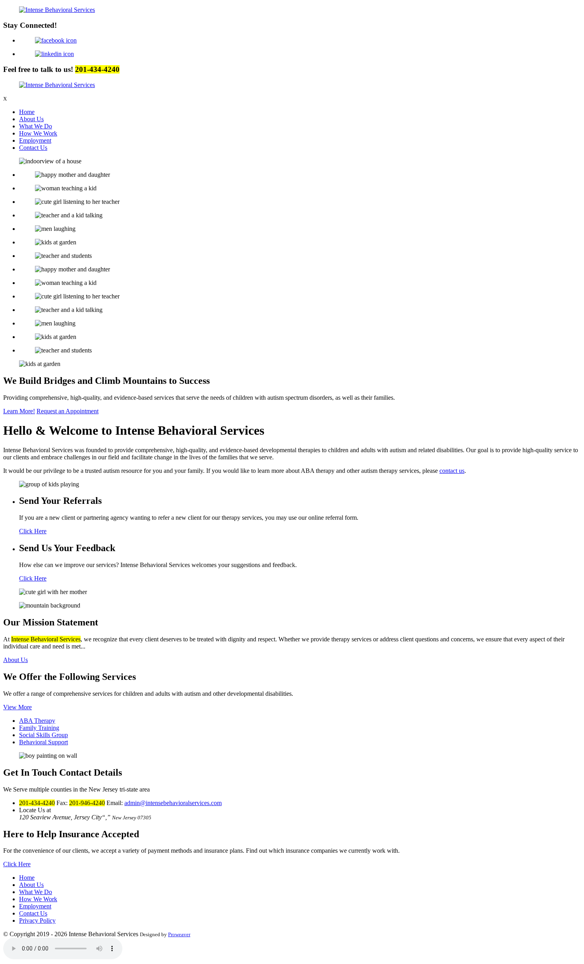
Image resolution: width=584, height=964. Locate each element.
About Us (31, 119)
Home (27, 111)
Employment (35, 140)
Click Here (32, 531)
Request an (68, 411)
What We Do (35, 126)
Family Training (39, 727)
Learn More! (19, 411)
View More (17, 707)
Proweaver (179, 934)
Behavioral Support (43, 742)
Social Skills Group (43, 735)
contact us (451, 470)
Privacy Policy (37, 920)
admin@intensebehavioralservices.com (173, 802)
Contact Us (33, 147)
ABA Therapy (37, 720)
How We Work (38, 133)
